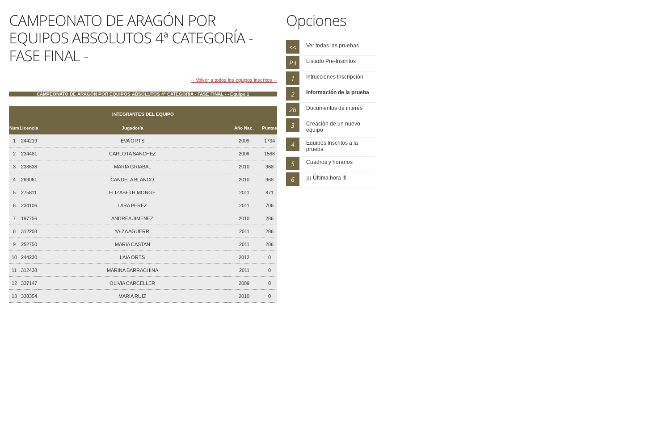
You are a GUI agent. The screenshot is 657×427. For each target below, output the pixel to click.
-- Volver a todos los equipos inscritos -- (234, 80)
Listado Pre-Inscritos (331, 61)
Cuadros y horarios (329, 162)
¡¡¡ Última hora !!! (326, 178)
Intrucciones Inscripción (334, 77)
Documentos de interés (334, 108)
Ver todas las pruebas (332, 45)
